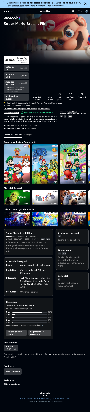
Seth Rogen (81, 113)
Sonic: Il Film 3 (17, 219)
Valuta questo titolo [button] (15, 332)
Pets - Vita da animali (73, 197)
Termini (48, 354)
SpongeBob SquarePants (45, 219)
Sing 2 (73, 219)
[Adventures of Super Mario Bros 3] (45, 164)
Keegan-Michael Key (68, 113)
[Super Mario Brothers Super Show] (17, 164)
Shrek (17, 197)
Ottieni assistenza (12, 384)
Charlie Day (36, 284)
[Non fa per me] (70, 94)
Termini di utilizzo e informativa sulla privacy (35, 399)
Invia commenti (58, 399)
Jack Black (72, 112)
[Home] (45, 11)
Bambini (20, 128)
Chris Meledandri (28, 270)
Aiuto (67, 399)
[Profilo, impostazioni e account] (87, 11)
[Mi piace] (59, 94)
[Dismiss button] (85, 3)
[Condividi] (82, 94)
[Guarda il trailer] (37, 94)
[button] (24, 325)
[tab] (13, 134)
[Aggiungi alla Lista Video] (50, 94)
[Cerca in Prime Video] (73, 11)
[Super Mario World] (73, 164)
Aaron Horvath (27, 265)
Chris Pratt (37, 281)
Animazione (9, 128)
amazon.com (18, 5)
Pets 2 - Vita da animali (45, 197)
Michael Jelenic (43, 265)
